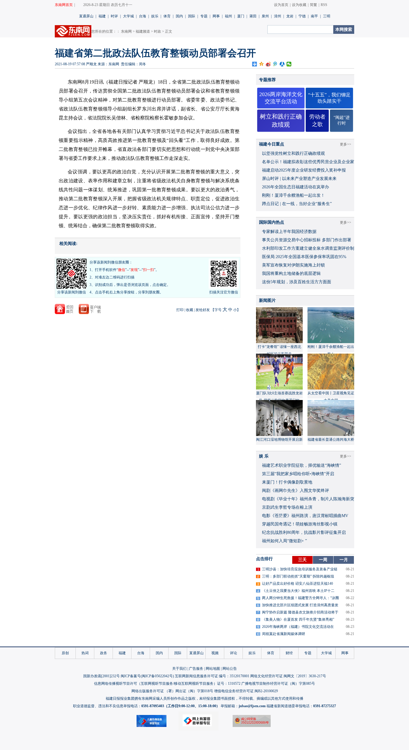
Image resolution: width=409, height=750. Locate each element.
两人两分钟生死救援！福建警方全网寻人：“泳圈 (300, 598)
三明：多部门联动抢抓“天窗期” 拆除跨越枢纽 (298, 576)
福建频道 (143, 31)
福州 (228, 16)
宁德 (302, 16)
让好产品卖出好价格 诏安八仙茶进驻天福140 (297, 583)
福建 (102, 16)
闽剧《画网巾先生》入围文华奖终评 (295, 490)
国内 (179, 16)
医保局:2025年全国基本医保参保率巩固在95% (304, 256)
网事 (216, 16)
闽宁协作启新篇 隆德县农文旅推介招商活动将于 (300, 612)
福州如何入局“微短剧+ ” (284, 541)
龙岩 (289, 16)
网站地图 (213, 668)
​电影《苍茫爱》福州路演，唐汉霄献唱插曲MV (305, 515)
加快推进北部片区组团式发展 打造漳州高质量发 (300, 605)
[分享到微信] (289, 64)
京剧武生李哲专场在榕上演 (287, 507)
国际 (191, 16)
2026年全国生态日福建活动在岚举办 (295, 187)
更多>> (345, 144)
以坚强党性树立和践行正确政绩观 (293, 153)
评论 (233, 653)
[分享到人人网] (282, 64)
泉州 (265, 16)
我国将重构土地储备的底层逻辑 (291, 273)
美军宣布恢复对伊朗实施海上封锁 (293, 265)
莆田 (253, 16)
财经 (289, 653)
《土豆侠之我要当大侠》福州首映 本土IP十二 (298, 591)
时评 (114, 16)
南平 (314, 16)
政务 (103, 653)
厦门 (240, 16)
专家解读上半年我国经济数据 (289, 231)
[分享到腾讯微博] (275, 64)
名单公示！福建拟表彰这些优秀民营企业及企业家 (308, 162)
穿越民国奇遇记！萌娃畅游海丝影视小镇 (299, 524)
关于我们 (179, 668)
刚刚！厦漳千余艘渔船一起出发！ (293, 195)
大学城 (128, 16)
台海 (142, 16)
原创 (65, 653)
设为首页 (281, 5)
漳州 (277, 16)
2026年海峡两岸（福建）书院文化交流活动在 (298, 627)
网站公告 (229, 668)
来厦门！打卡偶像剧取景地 (287, 482)
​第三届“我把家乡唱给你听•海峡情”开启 (298, 474)
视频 (215, 653)
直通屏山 (86, 16)
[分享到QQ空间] (261, 64)
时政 (157, 31)
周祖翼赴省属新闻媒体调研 (283, 634)
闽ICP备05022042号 (157, 676)
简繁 (313, 5)
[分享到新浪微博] (268, 64)
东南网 (126, 31)
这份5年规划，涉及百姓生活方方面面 (296, 282)
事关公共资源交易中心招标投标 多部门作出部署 (306, 240)
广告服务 (196, 668)
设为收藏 (299, 5)
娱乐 (154, 16)
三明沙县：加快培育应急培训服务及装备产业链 (299, 569)
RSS (324, 5)
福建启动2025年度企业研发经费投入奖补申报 (304, 170)
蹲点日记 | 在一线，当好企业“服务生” (297, 203)
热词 (85, 653)
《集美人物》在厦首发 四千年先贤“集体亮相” (298, 619)
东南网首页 (64, 5)
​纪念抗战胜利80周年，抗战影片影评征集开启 (304, 532)
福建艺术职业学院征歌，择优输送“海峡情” (301, 465)
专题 (203, 16)
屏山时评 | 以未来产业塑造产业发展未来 (299, 178)
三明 (326, 16)
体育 (167, 16)
